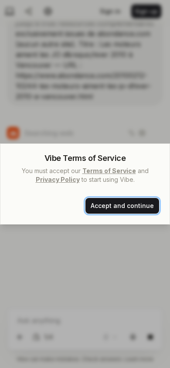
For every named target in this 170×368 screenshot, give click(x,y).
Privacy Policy (58, 179)
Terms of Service (109, 170)
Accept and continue (122, 205)
